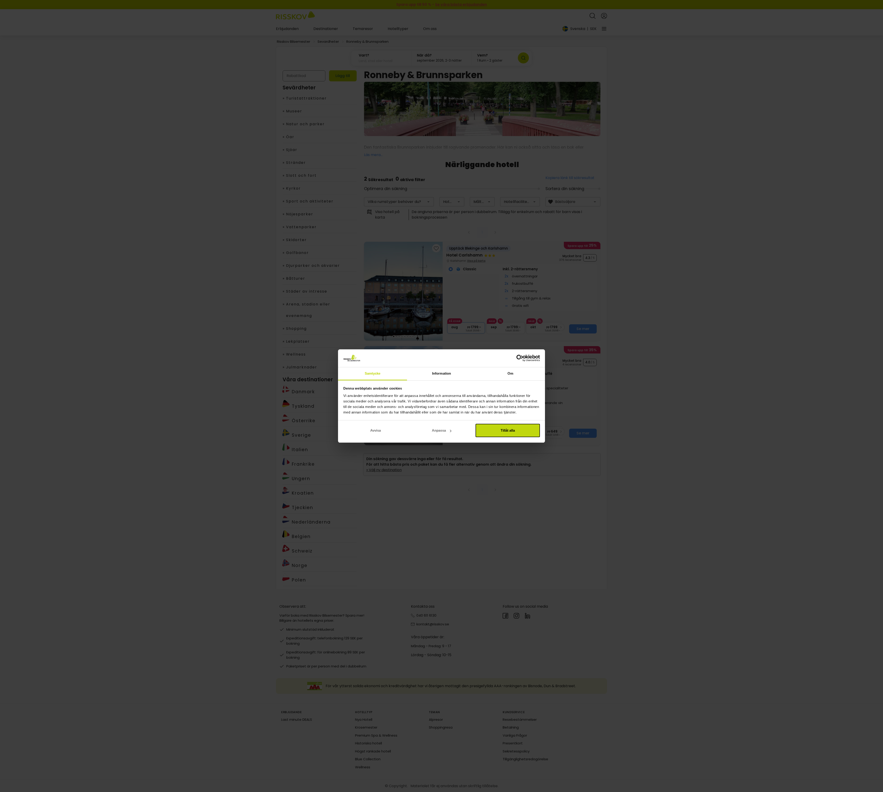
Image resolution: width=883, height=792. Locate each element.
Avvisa (375, 430)
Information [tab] (441, 373)
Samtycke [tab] (373, 373)
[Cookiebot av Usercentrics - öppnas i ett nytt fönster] (520, 358)
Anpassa (439, 430)
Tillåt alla (508, 430)
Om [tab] (510, 373)
